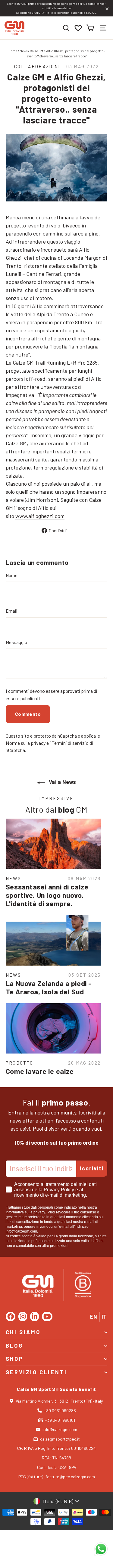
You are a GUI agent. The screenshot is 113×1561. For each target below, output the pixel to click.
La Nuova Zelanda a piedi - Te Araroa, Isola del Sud (49, 987)
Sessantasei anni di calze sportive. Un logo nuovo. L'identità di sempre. (47, 895)
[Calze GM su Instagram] (22, 1316)
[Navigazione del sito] (102, 27)
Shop (14, 1358)
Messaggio (16, 642)
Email (11, 611)
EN (93, 1316)
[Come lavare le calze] (53, 1028)
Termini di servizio (70, 743)
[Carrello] (90, 27)
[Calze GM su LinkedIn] (34, 1316)
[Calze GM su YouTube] (47, 1316)
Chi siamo (23, 1332)
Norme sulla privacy (26, 743)
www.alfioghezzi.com (39, 516)
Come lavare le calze (40, 1071)
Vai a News (62, 782)
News (23, 51)
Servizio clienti (36, 1372)
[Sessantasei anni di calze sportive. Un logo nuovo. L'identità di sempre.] (53, 844)
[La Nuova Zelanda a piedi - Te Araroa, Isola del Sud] (53, 940)
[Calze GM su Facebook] (10, 1316)
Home (12, 51)
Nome (11, 575)
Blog (14, 1345)
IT (104, 1316)
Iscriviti (92, 1168)
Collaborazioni (37, 66)
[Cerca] (66, 27)
